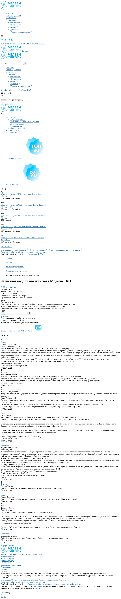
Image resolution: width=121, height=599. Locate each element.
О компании (11, 18)
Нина (3, 413)
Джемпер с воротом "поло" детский (24, 122)
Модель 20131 (6, 207)
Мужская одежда (12, 132)
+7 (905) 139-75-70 (23, 554)
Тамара (4, 484)
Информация (11, 20)
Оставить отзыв (7, 545)
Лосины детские (17, 124)
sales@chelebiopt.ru (8, 44)
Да (2, 597)
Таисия (4, 372)
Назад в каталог (9, 287)
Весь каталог (6, 247)
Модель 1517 (6, 196)
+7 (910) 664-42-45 (23, 44)
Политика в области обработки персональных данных (23, 252)
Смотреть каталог (8, 104)
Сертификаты (16, 25)
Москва (6, 9)
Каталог (25, 51)
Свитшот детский (17, 128)
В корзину (5, 316)
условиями (38, 586)
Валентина (5, 534)
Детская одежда (12, 117)
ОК (2, 591)
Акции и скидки (12, 185)
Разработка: (33, 254)
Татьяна (4, 389)
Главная (9, 258)
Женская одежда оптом (15, 267)
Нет (5, 597)
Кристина (5, 445)
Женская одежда (12, 130)
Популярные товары (14, 158)
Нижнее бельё (6, 563)
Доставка (14, 30)
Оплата (13, 27)
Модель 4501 (6, 218)
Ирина (3, 495)
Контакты (10, 13)
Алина (3, 342)
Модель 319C (6, 229)
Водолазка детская (17, 120)
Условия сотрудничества (20, 32)
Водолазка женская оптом (16, 271)
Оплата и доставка (13, 16)
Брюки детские (16, 126)
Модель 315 (5, 240)
